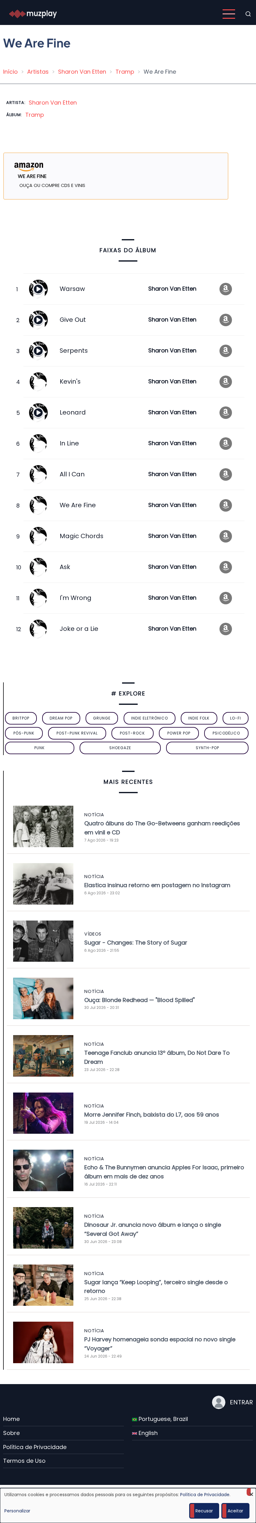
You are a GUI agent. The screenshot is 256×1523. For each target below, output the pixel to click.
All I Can (72, 474)
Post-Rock (132, 733)
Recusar (204, 1511)
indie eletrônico (149, 718)
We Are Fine (78, 505)
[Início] (33, 13)
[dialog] (128, 1505)
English (147, 1433)
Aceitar (235, 1511)
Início (10, 72)
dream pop (61, 718)
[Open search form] (248, 14)
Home (11, 1419)
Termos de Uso (24, 1461)
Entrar (241, 1402)
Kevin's (70, 381)
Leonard (73, 412)
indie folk (198, 718)
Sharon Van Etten (82, 72)
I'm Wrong (75, 597)
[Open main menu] (229, 14)
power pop (178, 733)
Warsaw (72, 288)
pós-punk (23, 733)
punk (39, 747)
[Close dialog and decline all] (251, 1492)
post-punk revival (77, 733)
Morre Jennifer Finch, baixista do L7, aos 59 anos (151, 1114)
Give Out (73, 319)
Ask (65, 567)
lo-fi (235, 718)
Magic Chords (81, 536)
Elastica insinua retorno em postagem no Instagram (157, 885)
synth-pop (207, 747)
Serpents (74, 350)
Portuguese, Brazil (162, 1419)
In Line (69, 443)
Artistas (38, 72)
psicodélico (226, 733)
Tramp (125, 72)
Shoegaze (120, 747)
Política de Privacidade (34, 1447)
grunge (102, 718)
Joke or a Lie (79, 628)
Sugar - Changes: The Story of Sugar (135, 942)
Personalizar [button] (17, 1511)
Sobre (11, 1433)
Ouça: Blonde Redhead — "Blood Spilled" (139, 1000)
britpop (20, 718)
